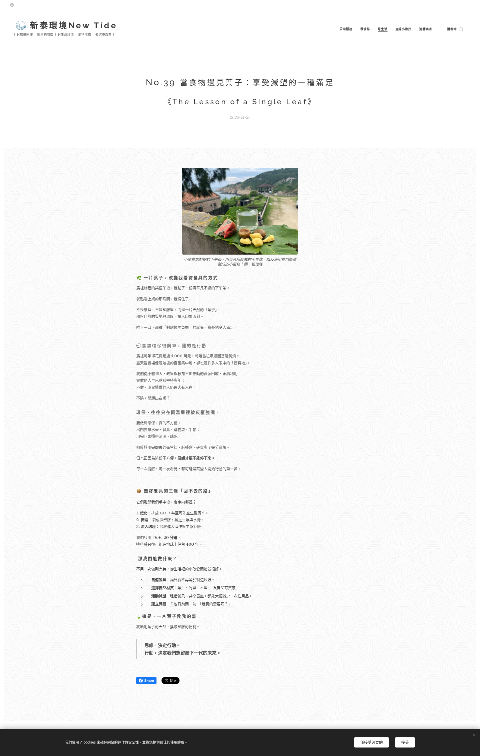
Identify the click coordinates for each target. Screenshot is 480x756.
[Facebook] (12, 5)
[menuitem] (347, 29)
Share (149, 681)
